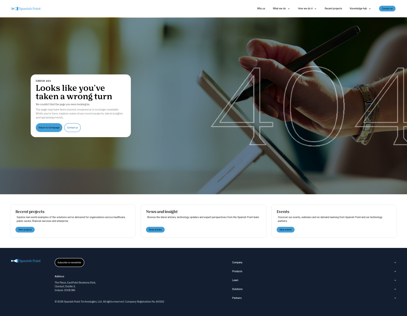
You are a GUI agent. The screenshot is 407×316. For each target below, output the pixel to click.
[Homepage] (26, 8)
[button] (282, 8)
